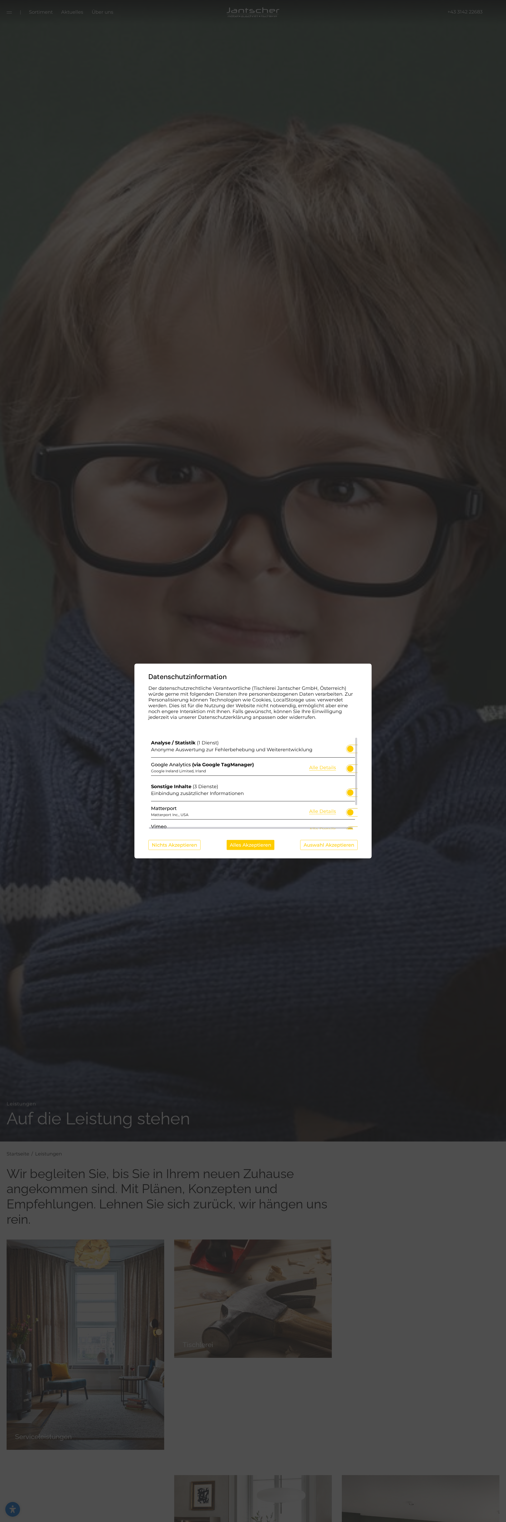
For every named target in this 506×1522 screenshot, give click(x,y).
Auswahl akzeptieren (329, 845)
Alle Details (322, 767)
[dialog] (253, 761)
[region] (253, 783)
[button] (350, 749)
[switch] (350, 747)
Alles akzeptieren (250, 845)
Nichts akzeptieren (174, 845)
